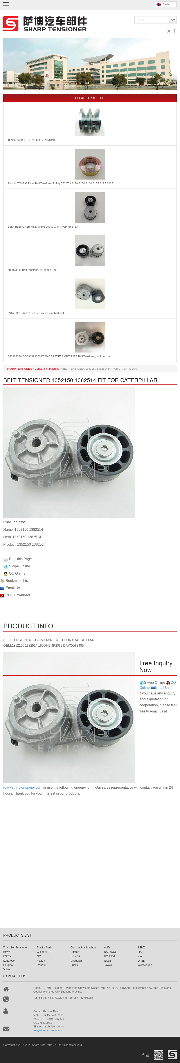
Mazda (41, 960)
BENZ (141, 947)
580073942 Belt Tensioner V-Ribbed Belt (32, 270)
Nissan (108, 960)
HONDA (75, 956)
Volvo (6, 969)
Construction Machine (83, 947)
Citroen (74, 951)
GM (39, 956)
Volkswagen (145, 965)
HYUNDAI (110, 956)
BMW (6, 951)
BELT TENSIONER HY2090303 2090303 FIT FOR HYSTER (43, 226)
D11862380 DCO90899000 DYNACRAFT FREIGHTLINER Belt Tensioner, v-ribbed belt (59, 356)
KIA (140, 956)
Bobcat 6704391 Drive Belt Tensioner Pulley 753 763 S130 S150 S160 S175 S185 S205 (60, 183)
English (165, 4)
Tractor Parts (44, 947)
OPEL (141, 960)
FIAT (140, 951)
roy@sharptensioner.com (22, 787)
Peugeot (8, 965)
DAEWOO (110, 951)
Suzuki (74, 965)
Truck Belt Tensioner (15, 947)
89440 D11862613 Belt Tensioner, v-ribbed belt (36, 313)
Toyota (108, 965)
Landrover (9, 960)
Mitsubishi (76, 960)
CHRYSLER (44, 951)
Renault (41, 965)
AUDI (107, 947)
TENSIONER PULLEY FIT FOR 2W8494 (31, 140)
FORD (7, 956)
